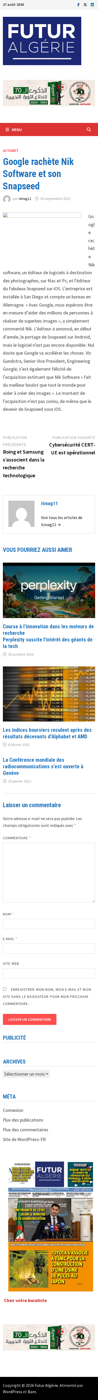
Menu (17, 129)
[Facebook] (79, 4)
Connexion (13, 1110)
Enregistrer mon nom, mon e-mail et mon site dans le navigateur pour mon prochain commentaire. (47, 996)
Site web (11, 963)
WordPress (12, 1391)
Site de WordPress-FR (24, 1139)
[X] (85, 4)
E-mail (10, 938)
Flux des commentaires (25, 1130)
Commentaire (17, 838)
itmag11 (25, 198)
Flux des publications (23, 1120)
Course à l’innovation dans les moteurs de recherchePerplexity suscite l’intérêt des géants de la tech (48, 636)
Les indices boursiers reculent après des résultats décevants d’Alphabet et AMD (47, 733)
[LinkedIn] (92, 4)
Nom (8, 914)
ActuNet (10, 150)
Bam (32, 1391)
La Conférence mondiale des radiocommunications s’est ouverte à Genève (43, 766)
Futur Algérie (46, 1385)
